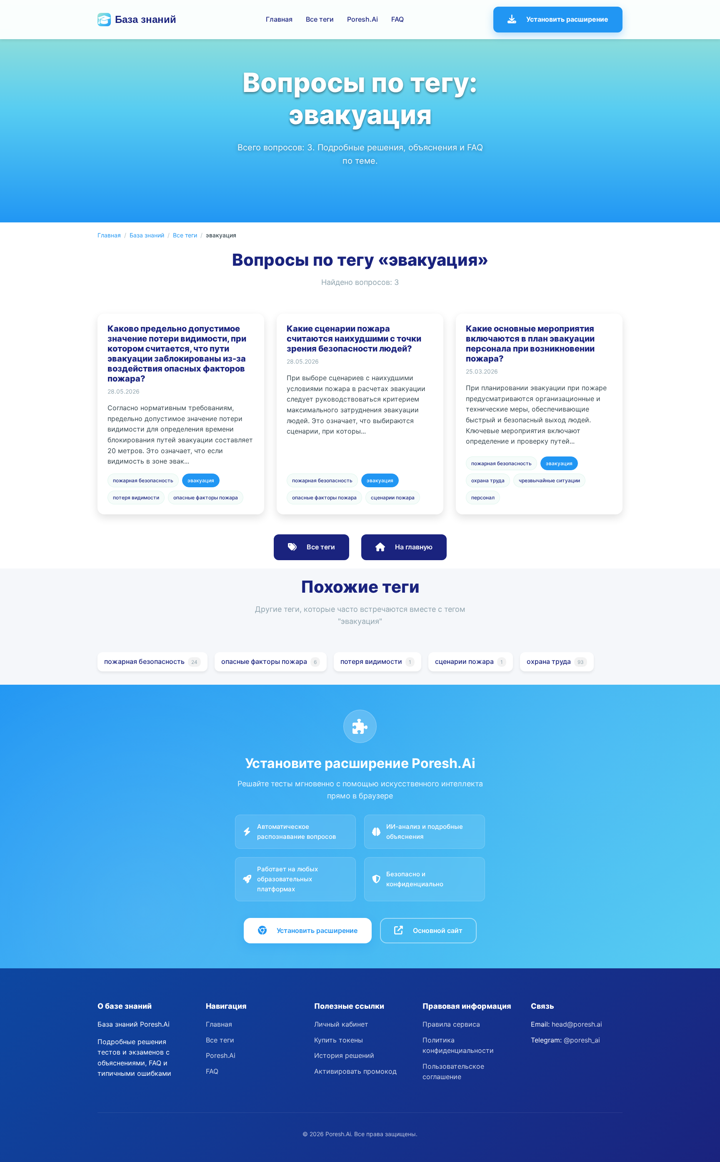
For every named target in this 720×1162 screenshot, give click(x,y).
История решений (344, 1055)
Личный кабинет (341, 1024)
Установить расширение (567, 19)
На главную (413, 547)
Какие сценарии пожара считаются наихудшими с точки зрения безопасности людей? (354, 339)
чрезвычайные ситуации (549, 480)
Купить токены (338, 1040)
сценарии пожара (393, 497)
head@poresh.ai (577, 1024)
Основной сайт (437, 930)
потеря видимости (136, 497)
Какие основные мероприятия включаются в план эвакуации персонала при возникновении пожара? (530, 344)
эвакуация (201, 480)
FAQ (397, 19)
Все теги (320, 19)
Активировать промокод (355, 1071)
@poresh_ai (582, 1040)
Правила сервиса (451, 1024)
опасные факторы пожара (205, 497)
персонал (483, 497)
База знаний (145, 19)
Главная (279, 19)
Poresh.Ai (362, 19)
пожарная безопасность (143, 480)
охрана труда (488, 480)
